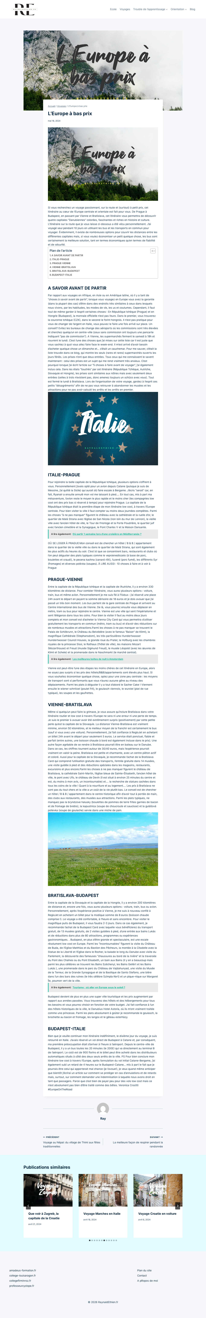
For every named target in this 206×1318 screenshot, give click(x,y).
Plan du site (144, 1270)
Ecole (113, 9)
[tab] (89, 1240)
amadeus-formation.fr (22, 1270)
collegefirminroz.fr (20, 1280)
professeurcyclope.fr (21, 1285)
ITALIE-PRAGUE (60, 259)
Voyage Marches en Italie (101, 1213)
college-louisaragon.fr (22, 1275)
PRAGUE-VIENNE (61, 263)
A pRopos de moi (147, 1280)
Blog (192, 9)
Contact (142, 1275)
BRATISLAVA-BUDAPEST (66, 270)
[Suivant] (177, 1205)
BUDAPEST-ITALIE (62, 274)
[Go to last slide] (28, 1205)
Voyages (125, 9)
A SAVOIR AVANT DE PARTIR (67, 255)
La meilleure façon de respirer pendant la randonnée (138, 1142)
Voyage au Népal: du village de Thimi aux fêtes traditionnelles (71, 1142)
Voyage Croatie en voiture (157, 1213)
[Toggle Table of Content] (151, 250)
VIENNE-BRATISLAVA (64, 267)
